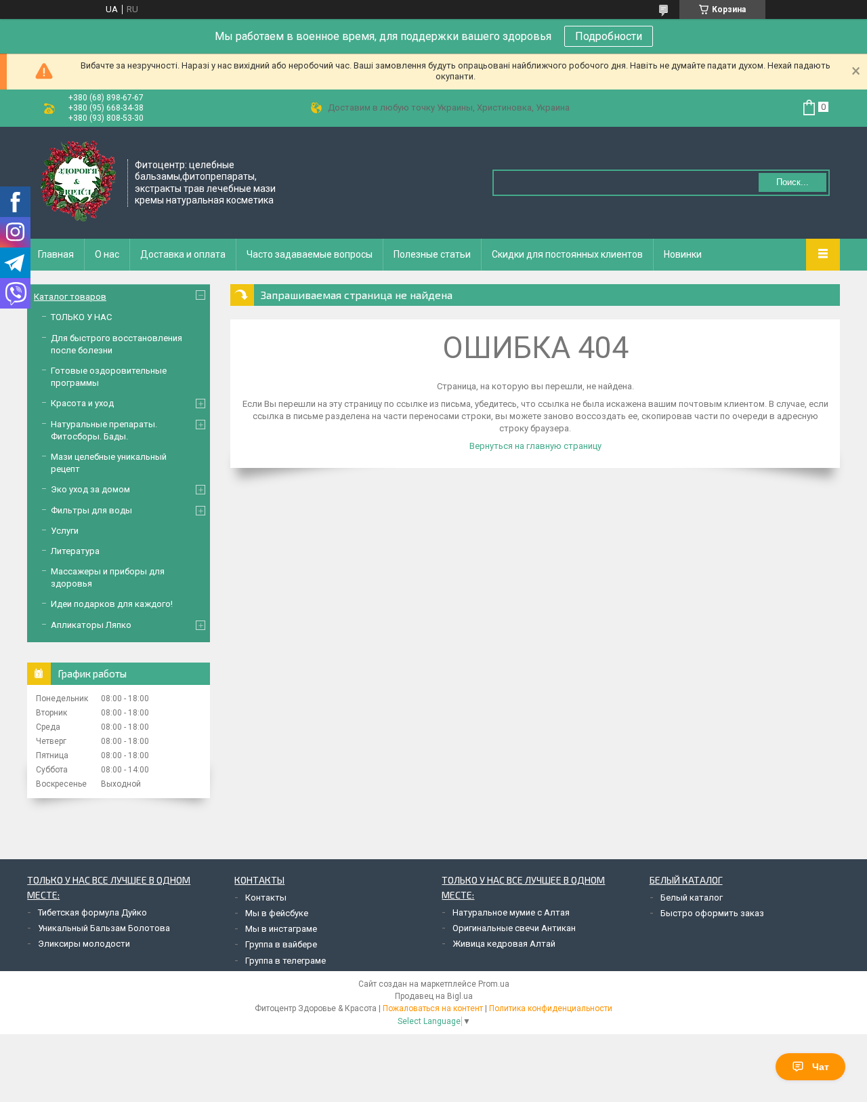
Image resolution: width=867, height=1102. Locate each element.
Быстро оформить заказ (712, 913)
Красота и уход (82, 403)
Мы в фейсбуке (276, 913)
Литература (75, 551)
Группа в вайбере (281, 944)
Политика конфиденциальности (550, 1008)
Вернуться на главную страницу (535, 446)
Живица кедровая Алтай (503, 944)
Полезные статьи (432, 254)
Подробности (608, 36)
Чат (820, 1066)
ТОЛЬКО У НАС (81, 317)
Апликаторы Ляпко (91, 625)
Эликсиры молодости (84, 944)
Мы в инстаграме (281, 929)
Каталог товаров (70, 297)
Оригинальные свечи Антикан (514, 928)
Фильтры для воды (91, 510)
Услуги (65, 531)
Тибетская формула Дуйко (92, 912)
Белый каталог (691, 897)
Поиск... (792, 182)
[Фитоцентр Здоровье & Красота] (78, 181)
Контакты (266, 897)
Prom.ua (493, 984)
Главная (56, 254)
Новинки (683, 254)
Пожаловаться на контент (433, 1008)
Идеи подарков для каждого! (112, 604)
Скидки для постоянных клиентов (567, 254)
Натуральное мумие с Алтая (511, 912)
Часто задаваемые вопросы (310, 254)
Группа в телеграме (285, 961)
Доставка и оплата (183, 254)
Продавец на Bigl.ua (434, 996)
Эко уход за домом (90, 489)
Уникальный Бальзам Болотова (104, 928)
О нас (107, 254)
